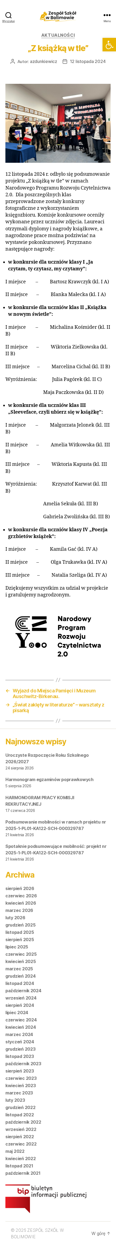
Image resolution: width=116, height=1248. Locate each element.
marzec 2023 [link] (19, 1093)
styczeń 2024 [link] (19, 1041)
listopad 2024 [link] (19, 983)
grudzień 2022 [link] (20, 1107)
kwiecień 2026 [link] (20, 903)
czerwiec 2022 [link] (21, 1144)
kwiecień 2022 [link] (20, 1158)
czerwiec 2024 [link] (21, 1020)
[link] (109, 44)
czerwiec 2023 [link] (21, 1078)
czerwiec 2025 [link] (21, 954)
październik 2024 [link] (23, 990)
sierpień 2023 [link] (19, 1071)
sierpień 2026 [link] (19, 888)
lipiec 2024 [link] (16, 1012)
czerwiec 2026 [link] (21, 895)
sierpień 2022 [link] (19, 1136)
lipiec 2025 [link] (16, 947)
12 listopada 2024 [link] (88, 61)
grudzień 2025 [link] (20, 925)
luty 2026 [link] (15, 917)
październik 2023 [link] (23, 1063)
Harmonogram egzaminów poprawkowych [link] (49, 779)
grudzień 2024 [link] (20, 976)
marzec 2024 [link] (19, 1034)
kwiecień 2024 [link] (20, 1027)
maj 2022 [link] (15, 1151)
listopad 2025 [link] (19, 932)
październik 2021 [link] (22, 1173)
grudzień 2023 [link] (20, 1049)
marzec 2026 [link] (19, 910)
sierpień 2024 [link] (19, 1005)
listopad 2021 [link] (19, 1166)
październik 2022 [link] (23, 1122)
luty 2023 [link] (15, 1100)
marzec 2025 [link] (19, 968)
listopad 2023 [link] (19, 1056)
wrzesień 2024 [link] (21, 998)
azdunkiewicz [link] (43, 61)
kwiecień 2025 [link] (20, 961)
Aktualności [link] (58, 35)
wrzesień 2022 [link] (20, 1129)
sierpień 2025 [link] (19, 939)
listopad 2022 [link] (19, 1114)
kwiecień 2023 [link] (20, 1085)
